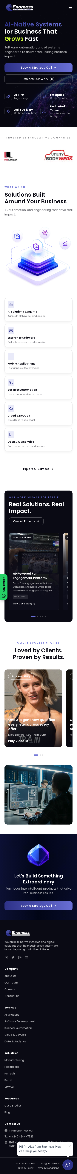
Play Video (16, 741)
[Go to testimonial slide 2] (40, 755)
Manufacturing (14, 1060)
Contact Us (11, 996)
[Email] (26, 957)
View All (9, 1087)
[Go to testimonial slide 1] (36, 755)
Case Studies (12, 1105)
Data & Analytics (15, 1041)
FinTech (9, 1073)
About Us (10, 976)
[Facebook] (13, 957)
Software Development (19, 1021)
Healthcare (11, 1067)
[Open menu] (70, 7)
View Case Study (22, 603)
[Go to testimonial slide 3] (42, 755)
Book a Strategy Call (36, 67)
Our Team (11, 982)
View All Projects (24, 521)
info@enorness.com (22, 1130)
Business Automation (18, 1028)
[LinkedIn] (6, 957)
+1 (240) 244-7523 (21, 1136)
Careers (9, 989)
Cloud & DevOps (15, 1035)
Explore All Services (36, 469)
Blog (7, 1112)
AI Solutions (11, 1015)
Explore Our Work (35, 79)
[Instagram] (20, 957)
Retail (8, 1080)
